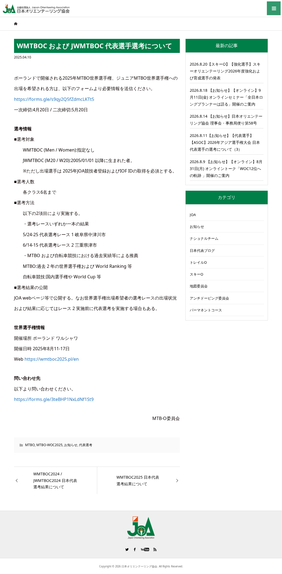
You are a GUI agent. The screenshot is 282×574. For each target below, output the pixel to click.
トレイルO (198, 262)
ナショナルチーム (204, 238)
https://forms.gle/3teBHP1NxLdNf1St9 (54, 399)
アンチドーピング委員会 (209, 298)
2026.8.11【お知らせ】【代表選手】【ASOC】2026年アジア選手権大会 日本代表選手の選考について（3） (225, 142)
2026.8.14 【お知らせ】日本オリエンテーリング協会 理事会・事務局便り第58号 (226, 120)
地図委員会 (199, 286)
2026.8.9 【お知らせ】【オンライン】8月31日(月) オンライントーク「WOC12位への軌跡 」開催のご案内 (226, 168)
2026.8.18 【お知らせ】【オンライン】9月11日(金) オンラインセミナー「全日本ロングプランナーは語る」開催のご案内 (226, 97)
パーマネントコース (206, 310)
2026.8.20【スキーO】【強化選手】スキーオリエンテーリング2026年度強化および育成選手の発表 (225, 70)
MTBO (30, 445)
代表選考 (85, 445)
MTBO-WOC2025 (49, 445)
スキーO (196, 274)
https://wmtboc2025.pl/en (52, 359)
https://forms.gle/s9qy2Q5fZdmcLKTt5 (54, 99)
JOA (193, 214)
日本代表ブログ (202, 250)
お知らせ (70, 445)
